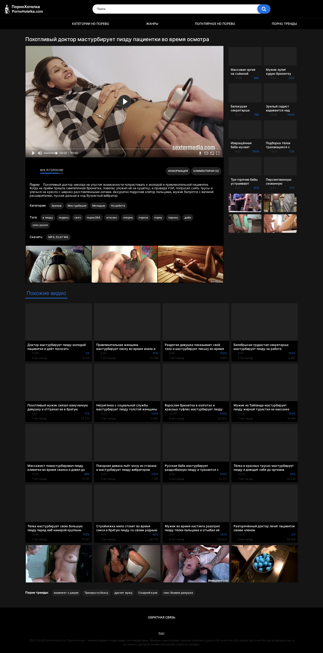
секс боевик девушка (178, 592)
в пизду (48, 217)
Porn (161, 633)
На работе (118, 205)
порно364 (93, 217)
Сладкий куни (148, 592)
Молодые (98, 205)
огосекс (111, 217)
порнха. (173, 217)
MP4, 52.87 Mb (58, 237)
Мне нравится (29, 171)
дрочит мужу (123, 592)
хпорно (128, 217)
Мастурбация (77, 205)
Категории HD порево (90, 23)
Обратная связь (161, 617)
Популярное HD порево (215, 23)
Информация (178, 171)
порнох (143, 217)
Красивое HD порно (30, 23)
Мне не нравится (35, 171)
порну (158, 217)
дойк (188, 217)
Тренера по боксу (97, 592)
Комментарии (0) (206, 171)
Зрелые (56, 205)
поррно (64, 217)
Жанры (152, 23)
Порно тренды (284, 23)
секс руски (40, 225)
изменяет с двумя (66, 592)
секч (77, 217)
